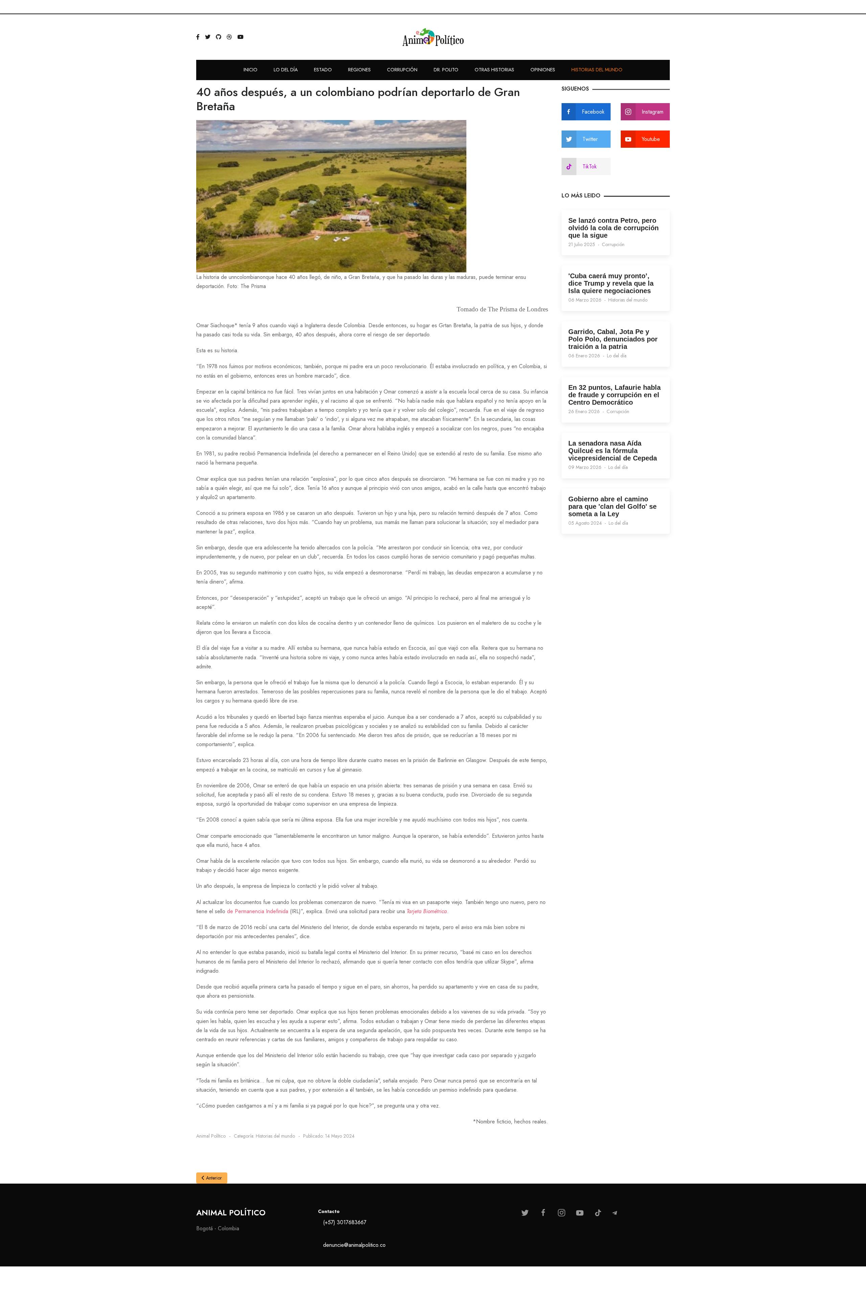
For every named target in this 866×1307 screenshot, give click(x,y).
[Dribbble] (229, 37)
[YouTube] (240, 37)
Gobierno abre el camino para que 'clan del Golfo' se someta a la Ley (612, 506)
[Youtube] (580, 1213)
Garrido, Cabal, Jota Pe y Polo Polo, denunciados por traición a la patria (613, 339)
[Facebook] (198, 37)
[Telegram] (614, 1213)
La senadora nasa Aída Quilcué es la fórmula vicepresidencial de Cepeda (612, 450)
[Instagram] (561, 1213)
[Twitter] (207, 37)
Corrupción (613, 244)
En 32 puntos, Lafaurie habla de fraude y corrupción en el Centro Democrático (614, 395)
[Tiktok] (598, 1213)
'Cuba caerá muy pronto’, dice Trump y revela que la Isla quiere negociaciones (611, 283)
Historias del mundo (627, 299)
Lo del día (616, 355)
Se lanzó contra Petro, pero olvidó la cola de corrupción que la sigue (613, 228)
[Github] (218, 37)
